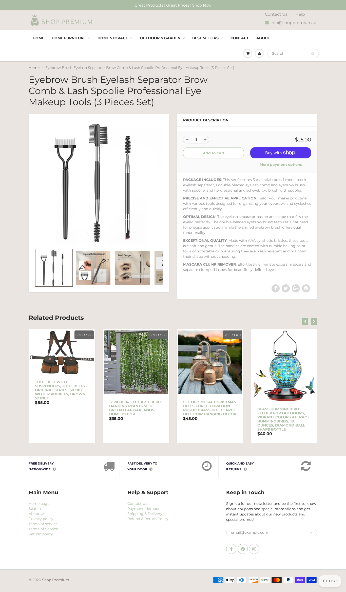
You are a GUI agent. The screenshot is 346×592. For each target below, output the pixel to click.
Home (38, 38)
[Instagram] (254, 549)
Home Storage (113, 38)
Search (35, 508)
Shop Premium (55, 580)
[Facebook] (231, 549)
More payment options (281, 164)
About (263, 38)
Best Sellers (205, 38)
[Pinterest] (243, 549)
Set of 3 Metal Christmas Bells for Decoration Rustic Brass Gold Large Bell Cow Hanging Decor (209, 408)
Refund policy (41, 534)
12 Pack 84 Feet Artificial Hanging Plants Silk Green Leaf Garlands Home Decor (135, 408)
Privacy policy (41, 518)
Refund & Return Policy (147, 518)
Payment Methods (143, 508)
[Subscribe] (311, 533)
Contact (239, 38)
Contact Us (276, 14)
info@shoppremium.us (294, 22)
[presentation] (305, 321)
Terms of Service (43, 529)
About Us (37, 513)
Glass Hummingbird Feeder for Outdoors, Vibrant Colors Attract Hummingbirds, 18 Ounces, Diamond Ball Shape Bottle (283, 419)
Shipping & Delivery (144, 513)
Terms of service (43, 524)
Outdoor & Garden (160, 38)
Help (300, 14)
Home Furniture (69, 38)
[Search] (312, 54)
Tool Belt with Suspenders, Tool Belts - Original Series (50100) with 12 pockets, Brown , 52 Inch (61, 390)
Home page (39, 503)
